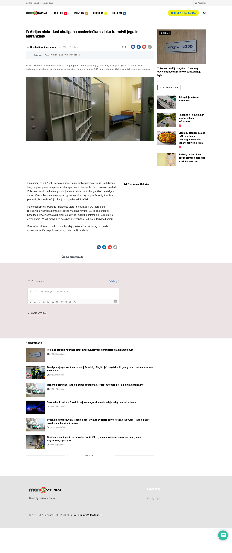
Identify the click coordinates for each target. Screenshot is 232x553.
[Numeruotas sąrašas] (48, 302)
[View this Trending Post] (180, 125)
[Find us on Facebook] (182, 3)
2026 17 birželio (56, 388)
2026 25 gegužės (57, 444)
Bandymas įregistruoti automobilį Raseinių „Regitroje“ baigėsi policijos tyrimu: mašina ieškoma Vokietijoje (100, 368)
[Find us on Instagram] (190, 3)
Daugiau (89, 455)
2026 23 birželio (56, 374)
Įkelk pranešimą (184, 12)
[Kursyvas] (35, 302)
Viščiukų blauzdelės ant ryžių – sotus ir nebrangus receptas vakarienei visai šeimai (192, 137)
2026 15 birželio (56, 406)
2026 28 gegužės (57, 427)
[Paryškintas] (30, 302)
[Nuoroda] (66, 302)
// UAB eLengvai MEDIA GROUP (86, 515)
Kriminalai (165, 33)
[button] (133, 47)
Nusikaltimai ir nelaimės (43, 47)
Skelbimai (118, 13)
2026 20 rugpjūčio (57, 353)
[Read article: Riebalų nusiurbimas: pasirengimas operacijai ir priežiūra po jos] (166, 159)
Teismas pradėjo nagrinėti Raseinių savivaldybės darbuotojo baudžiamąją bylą (179, 71)
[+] (74, 301)
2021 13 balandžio (72, 47)
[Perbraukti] (44, 302)
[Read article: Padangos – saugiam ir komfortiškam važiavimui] (166, 120)
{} (70, 301)
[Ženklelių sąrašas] (53, 302)
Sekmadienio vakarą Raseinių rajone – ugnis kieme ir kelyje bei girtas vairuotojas (91, 402)
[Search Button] (204, 13)
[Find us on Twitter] (186, 3)
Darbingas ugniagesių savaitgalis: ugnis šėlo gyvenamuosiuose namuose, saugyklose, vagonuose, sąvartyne (94, 438)
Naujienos (60, 13)
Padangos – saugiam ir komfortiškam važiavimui (191, 118)
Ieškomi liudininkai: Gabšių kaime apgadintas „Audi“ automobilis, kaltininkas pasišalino (95, 384)
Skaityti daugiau (170, 87)
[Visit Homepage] (36, 13)
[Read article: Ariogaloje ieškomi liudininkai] (166, 102)
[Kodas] (61, 302)
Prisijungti (201, 2)
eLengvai (49, 515)
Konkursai (99, 13)
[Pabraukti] (39, 302)
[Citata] (57, 302)
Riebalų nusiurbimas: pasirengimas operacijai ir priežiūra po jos (192, 158)
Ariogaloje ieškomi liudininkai (189, 98)
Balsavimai (80, 13)
